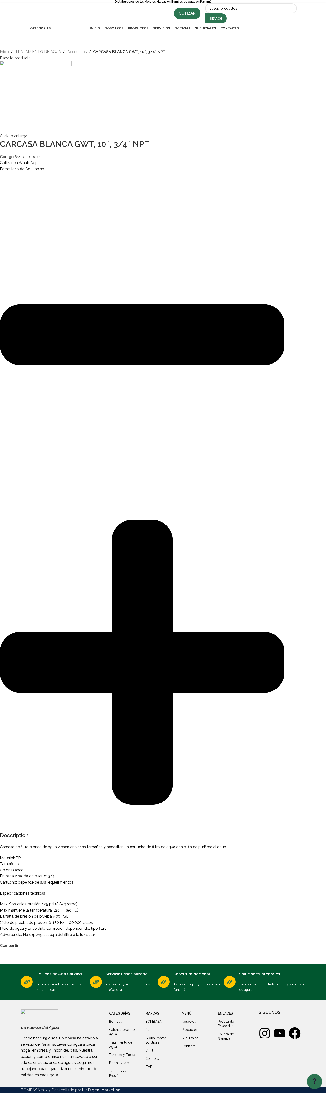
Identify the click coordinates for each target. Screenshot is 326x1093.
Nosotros (189, 1021)
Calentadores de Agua (122, 1032)
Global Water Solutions (155, 1040)
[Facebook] (295, 1033)
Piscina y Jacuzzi (122, 1063)
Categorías (119, 1013)
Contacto (189, 1046)
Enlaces (225, 1013)
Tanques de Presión (118, 1073)
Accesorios (77, 51)
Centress (152, 1058)
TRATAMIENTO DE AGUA (38, 51)
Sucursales (190, 1038)
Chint (149, 1050)
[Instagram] (265, 1033)
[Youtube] (280, 1033)
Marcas (152, 1013)
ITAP (148, 1067)
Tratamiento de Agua (120, 1044)
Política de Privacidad (226, 1024)
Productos (190, 1030)
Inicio (4, 51)
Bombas (115, 1021)
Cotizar (187, 13)
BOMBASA (153, 1021)
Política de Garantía (226, 1036)
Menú (187, 1013)
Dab (148, 1030)
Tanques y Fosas (122, 1055)
